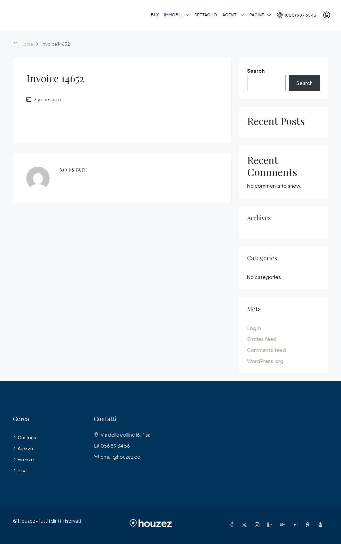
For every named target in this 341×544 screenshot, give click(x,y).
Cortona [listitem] (27, 437)
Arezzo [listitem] (25, 448)
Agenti (229, 14)
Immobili (173, 14)
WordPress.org (265, 361)
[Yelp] (321, 525)
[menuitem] (296, 15)
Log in (254, 328)
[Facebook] (233, 525)
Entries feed (261, 339)
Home (27, 44)
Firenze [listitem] (26, 459)
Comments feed (266, 350)
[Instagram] (258, 525)
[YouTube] (296, 525)
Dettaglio (205, 14)
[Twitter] (245, 525)
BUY (155, 14)
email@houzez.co (121, 457)
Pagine (256, 14)
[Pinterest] (309, 525)
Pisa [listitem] (22, 470)
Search (256, 70)
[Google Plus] (283, 525)
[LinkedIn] (271, 525)
